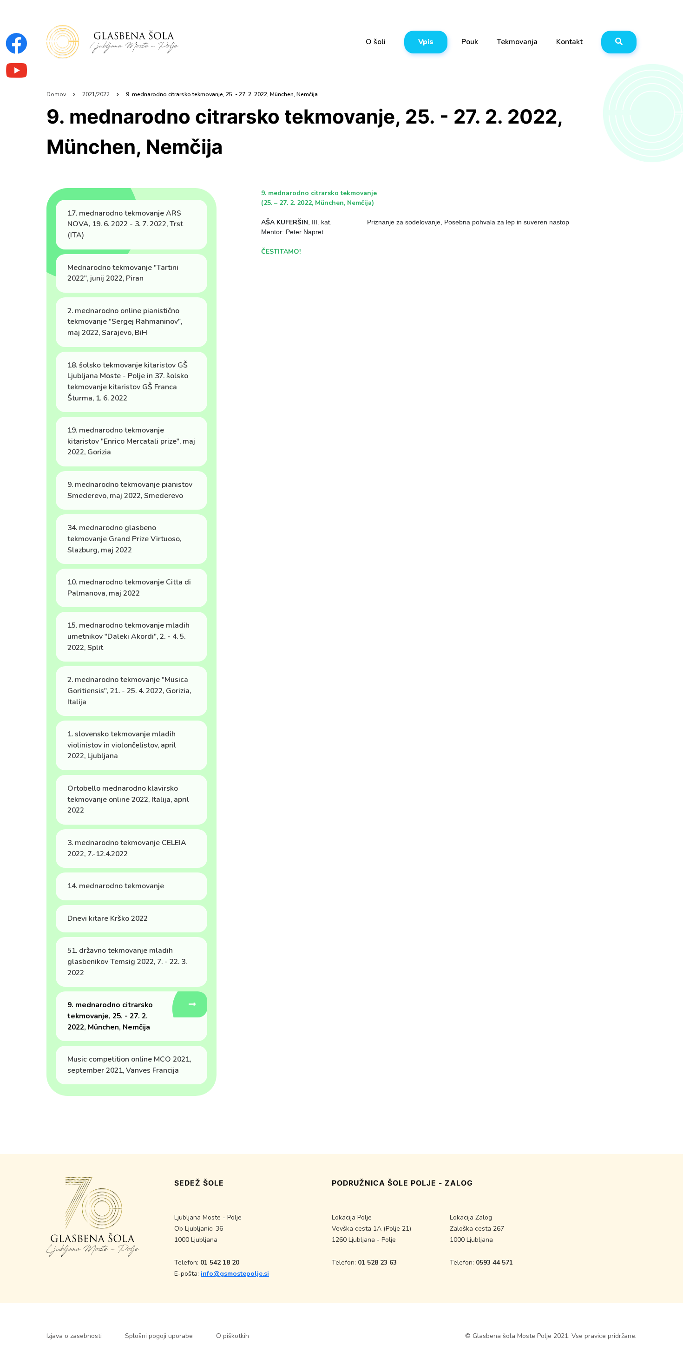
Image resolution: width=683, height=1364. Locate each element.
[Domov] (112, 42)
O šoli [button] (376, 42)
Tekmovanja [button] (517, 42)
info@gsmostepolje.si (235, 1273)
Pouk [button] (469, 42)
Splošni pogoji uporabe (159, 1335)
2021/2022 (96, 94)
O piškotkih (232, 1335)
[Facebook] (16, 49)
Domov (56, 94)
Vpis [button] (425, 42)
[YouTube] (16, 75)
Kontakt (569, 42)
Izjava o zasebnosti (74, 1335)
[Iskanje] (619, 42)
